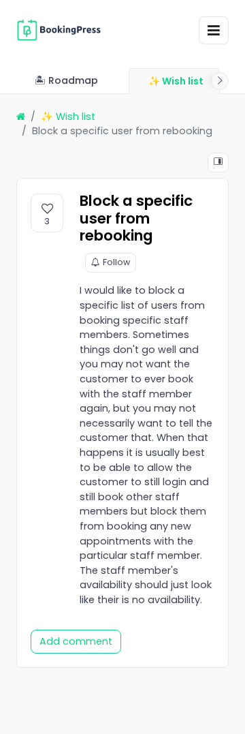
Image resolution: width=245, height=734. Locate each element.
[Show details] (218, 162)
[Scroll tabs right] (220, 81)
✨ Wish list (68, 116)
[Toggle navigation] (214, 30)
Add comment (75, 641)
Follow (116, 262)
